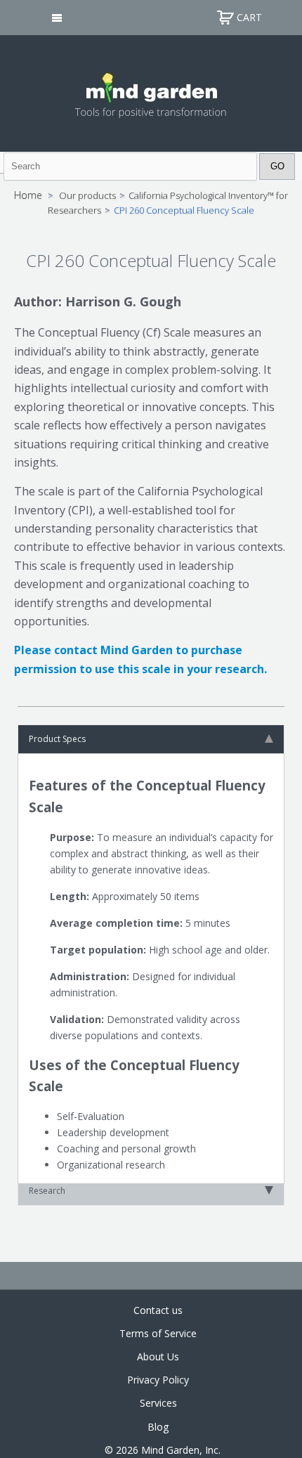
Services (158, 1403)
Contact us (158, 1310)
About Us (158, 1356)
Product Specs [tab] (57, 739)
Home (28, 195)
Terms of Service (158, 1333)
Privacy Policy (158, 1379)
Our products (87, 195)
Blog (158, 1426)
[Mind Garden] (151, 92)
